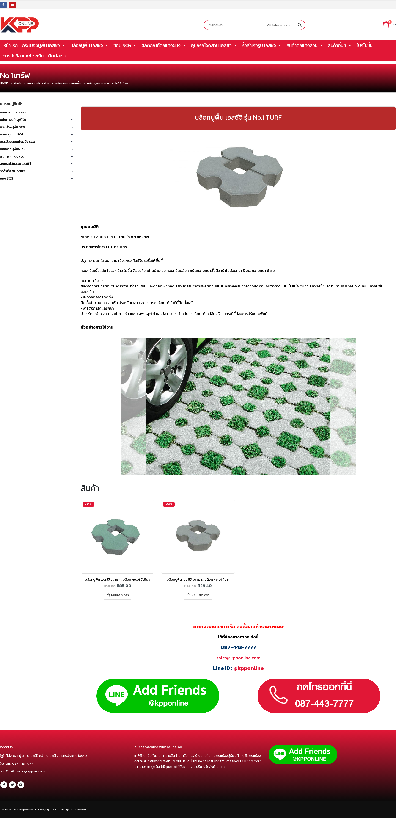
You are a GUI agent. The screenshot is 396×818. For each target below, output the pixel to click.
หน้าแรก (10, 45)
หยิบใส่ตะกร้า (120, 595)
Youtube (20, 784)
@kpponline (249, 668)
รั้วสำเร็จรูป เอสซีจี (259, 45)
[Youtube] (12, 5)
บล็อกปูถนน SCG (11, 134)
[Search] (299, 25)
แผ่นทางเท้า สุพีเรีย (13, 119)
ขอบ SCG (122, 45)
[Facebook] (3, 5)
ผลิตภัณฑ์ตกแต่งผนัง (161, 45)
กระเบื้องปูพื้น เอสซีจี (41, 45)
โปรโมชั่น (364, 45)
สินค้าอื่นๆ (337, 45)
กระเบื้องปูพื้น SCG (12, 127)
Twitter (12, 784)
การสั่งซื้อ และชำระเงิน (23, 55)
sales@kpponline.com (238, 657)
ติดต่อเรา (57, 55)
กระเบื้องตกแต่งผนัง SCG (17, 141)
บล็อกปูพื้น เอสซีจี (86, 45)
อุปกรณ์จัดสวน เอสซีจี (211, 45)
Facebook (3, 784)
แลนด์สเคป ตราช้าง (13, 112)
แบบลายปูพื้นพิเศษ (13, 149)
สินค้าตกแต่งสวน (301, 45)
